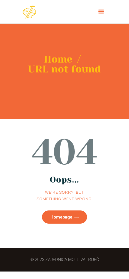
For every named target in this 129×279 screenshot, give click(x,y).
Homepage (61, 217)
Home (58, 59)
